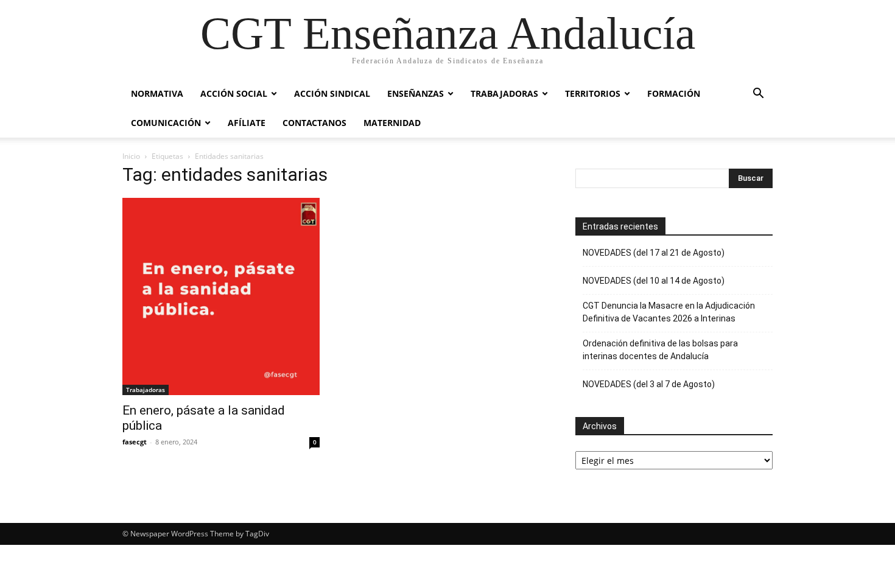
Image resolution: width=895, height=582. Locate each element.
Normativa (157, 93)
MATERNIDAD (392, 122)
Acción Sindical (332, 93)
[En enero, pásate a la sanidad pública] (221, 296)
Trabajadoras (504, 93)
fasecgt (134, 441)
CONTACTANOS (314, 122)
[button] (758, 94)
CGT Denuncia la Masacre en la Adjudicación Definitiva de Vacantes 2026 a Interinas (669, 312)
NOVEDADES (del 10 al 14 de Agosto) (654, 281)
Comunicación (166, 122)
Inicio (131, 156)
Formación (673, 93)
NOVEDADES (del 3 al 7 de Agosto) (649, 384)
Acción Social (233, 93)
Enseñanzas (415, 93)
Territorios (592, 93)
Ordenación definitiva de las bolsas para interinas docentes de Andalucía (660, 349)
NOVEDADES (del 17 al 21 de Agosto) (654, 253)
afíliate (246, 122)
